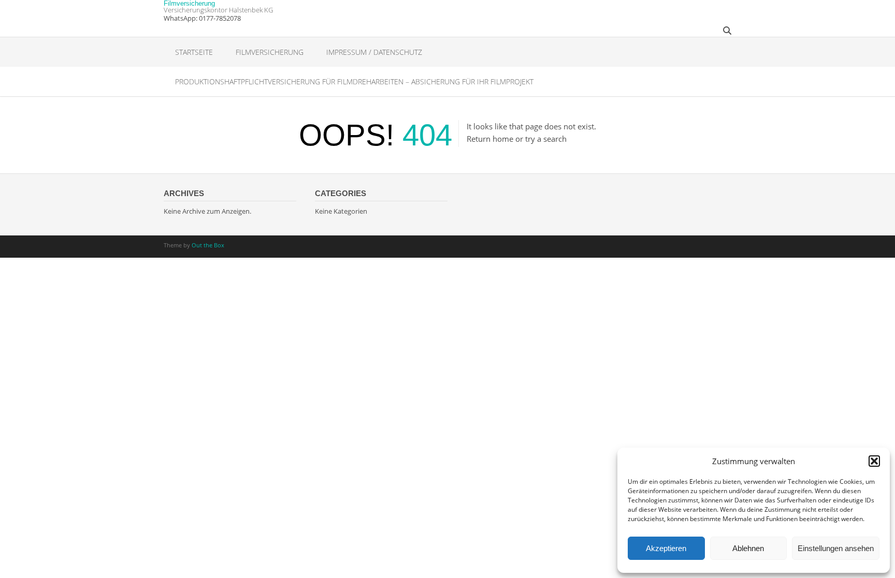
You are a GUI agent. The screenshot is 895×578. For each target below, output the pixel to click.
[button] (874, 461)
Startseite (194, 52)
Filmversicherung (189, 3)
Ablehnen (748, 548)
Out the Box (208, 245)
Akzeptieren (666, 548)
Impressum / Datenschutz (374, 52)
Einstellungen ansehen (836, 548)
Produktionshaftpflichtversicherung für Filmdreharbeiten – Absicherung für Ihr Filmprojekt (354, 81)
